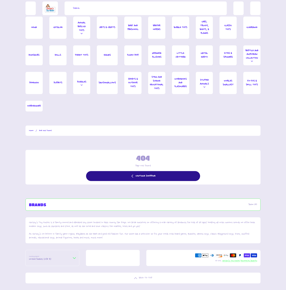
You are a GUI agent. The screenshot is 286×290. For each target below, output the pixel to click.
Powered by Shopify (248, 261)
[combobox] (146, 8)
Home (31, 130)
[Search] (68, 8)
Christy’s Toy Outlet (231, 261)
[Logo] (50, 8)
